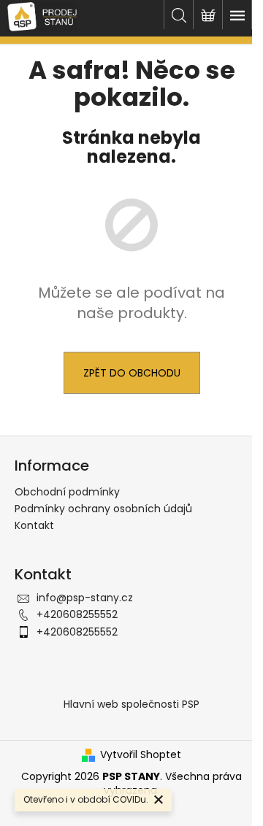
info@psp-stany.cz (85, 597)
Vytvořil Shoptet (140, 755)
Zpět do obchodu (131, 373)
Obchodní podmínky (67, 492)
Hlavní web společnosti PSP (131, 704)
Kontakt (34, 525)
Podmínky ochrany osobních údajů (103, 508)
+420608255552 (77, 614)
